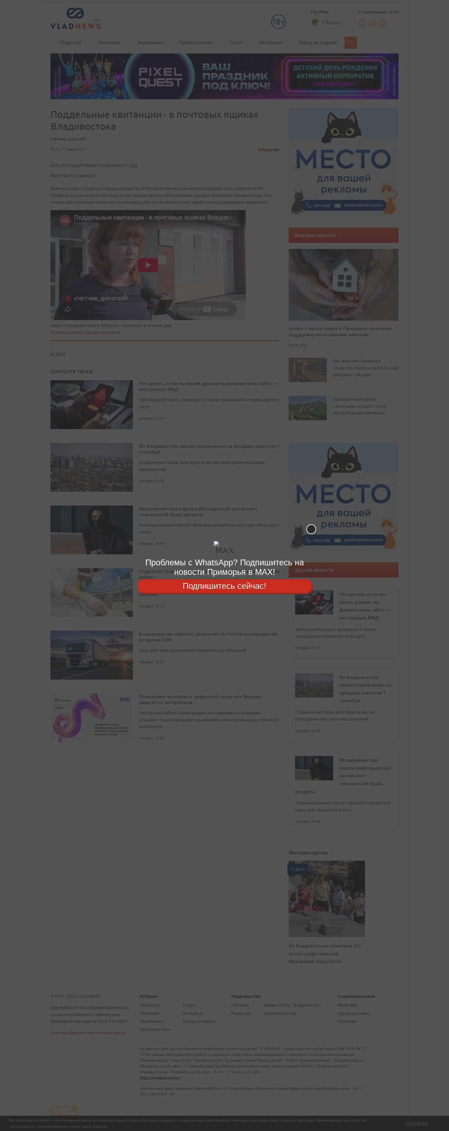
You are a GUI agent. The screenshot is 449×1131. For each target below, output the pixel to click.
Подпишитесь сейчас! (224, 585)
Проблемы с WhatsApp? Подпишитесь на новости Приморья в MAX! (224, 567)
